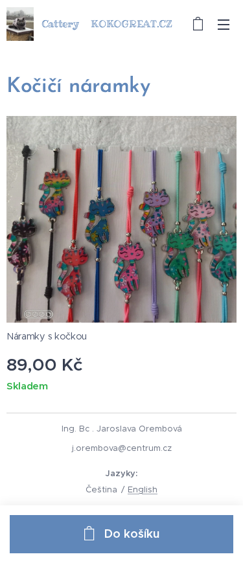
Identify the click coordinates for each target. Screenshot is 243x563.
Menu (224, 24)
